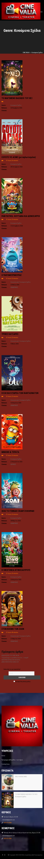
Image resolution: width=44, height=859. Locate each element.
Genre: (4, 105)
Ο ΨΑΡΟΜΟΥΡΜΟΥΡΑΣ (12, 275)
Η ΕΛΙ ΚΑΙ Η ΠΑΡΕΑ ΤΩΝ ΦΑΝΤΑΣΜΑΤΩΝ (20, 393)
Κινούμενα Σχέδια (16, 105)
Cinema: (4, 110)
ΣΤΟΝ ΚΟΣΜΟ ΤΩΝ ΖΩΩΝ (13, 629)
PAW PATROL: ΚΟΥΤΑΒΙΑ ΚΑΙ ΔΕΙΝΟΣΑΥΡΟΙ (21, 216)
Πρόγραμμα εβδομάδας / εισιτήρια (12, 760)
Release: (4, 108)
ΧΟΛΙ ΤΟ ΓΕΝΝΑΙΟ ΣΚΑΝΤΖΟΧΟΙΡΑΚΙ (18, 511)
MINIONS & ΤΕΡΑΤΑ (10, 452)
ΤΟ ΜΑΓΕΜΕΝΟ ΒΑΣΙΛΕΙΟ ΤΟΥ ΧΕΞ (17, 98)
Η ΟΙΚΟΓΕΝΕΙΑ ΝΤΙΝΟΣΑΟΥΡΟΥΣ (16, 570)
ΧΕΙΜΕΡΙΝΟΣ (14, 287)
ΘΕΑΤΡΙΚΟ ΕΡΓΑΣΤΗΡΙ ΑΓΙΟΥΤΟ (11, 660)
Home (3, 756)
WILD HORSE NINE (21, 777)
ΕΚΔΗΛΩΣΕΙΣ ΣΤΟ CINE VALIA (10, 655)
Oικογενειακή (15, 282)
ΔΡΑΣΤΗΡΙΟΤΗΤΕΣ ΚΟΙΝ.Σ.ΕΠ (10, 662)
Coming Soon (6, 764)
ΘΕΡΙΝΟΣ (13, 464)
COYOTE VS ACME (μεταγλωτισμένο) (19, 157)
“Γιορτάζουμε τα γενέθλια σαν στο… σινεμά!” (15, 658)
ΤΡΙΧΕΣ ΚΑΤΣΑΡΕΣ (10, 334)
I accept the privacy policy (22, 681)
